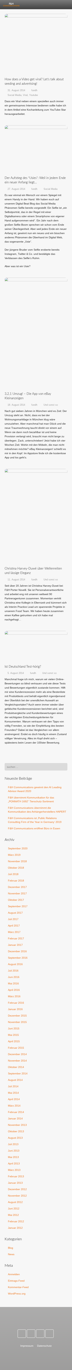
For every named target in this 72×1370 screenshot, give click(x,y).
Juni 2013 (13, 1150)
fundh (34, 90)
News (11, 1254)
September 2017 (18, 906)
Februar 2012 (16, 1221)
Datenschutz (44, 1345)
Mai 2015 (13, 1034)
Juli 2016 (13, 970)
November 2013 (17, 1124)
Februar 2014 (16, 1112)
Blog (10, 1247)
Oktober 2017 (16, 899)
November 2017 (17, 893)
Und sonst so (51, 405)
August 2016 (15, 964)
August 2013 (15, 1137)
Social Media (14, 95)
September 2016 (18, 957)
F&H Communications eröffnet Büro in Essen (34, 828)
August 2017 (15, 912)
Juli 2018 (13, 874)
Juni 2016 (13, 977)
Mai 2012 (13, 1214)
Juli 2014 (13, 1086)
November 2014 (17, 1060)
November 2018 (17, 861)
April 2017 (14, 925)
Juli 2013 (13, 1144)
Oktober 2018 (16, 867)
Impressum (26, 1345)
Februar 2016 (16, 1002)
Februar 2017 (16, 938)
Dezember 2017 (17, 887)
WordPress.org (16, 1293)
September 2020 (18, 848)
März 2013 (14, 1169)
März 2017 (14, 932)
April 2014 (14, 1099)
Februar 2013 (16, 1176)
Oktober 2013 (16, 1131)
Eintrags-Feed (16, 1280)
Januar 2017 (15, 944)
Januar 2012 (15, 1227)
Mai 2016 (13, 983)
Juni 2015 (13, 1028)
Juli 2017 (13, 919)
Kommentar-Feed (18, 1287)
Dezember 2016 (17, 951)
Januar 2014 (15, 1118)
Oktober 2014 (16, 1067)
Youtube (33, 95)
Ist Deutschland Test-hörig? (23, 666)
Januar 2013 (15, 1182)
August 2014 (15, 1079)
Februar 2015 (16, 1047)
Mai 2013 (13, 1157)
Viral (25, 95)
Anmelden (14, 1274)
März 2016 (14, 996)
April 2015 (14, 1041)
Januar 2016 (15, 1009)
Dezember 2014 (17, 1054)
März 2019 (14, 854)
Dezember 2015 (17, 1015)
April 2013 (14, 1163)
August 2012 (15, 1202)
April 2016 (14, 989)
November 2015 (17, 1022)
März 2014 (14, 1105)
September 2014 (18, 1073)
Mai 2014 (13, 1092)
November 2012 (17, 1195)
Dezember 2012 (17, 1189)
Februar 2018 (16, 880)
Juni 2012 (13, 1208)
